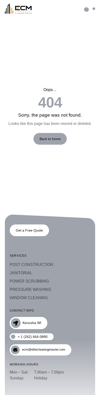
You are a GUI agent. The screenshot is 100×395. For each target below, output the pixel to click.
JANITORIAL (21, 273)
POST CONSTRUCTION (31, 265)
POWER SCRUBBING (29, 281)
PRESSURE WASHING (30, 289)
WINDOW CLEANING (29, 298)
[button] (93, 8)
